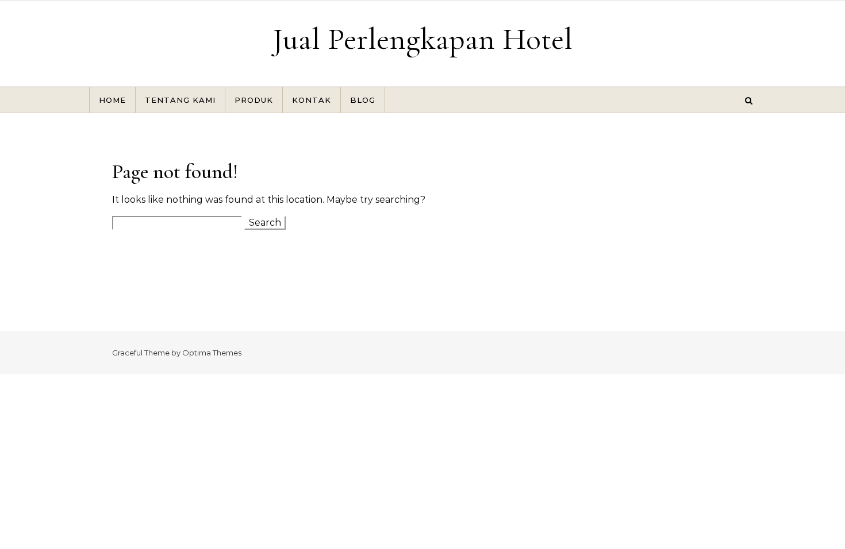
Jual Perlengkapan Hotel (422, 38)
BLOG (362, 100)
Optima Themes (211, 352)
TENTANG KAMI (180, 100)
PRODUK (254, 100)
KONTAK (311, 100)
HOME (112, 100)
